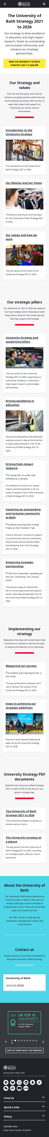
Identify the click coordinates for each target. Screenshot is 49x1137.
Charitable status (10, 1126)
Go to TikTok (39, 1082)
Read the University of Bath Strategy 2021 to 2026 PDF (24, 63)
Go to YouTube (19, 1088)
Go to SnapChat (32, 1082)
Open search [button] (44, 4)
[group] (24, 1022)
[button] (5, 1041)
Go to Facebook (5, 1082)
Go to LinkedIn (25, 1082)
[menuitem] (25, 1097)
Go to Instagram (19, 1082)
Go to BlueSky (12, 1082)
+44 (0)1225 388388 (15, 985)
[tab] (12, 1040)
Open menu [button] (5, 4)
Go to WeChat (5, 1088)
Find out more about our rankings (24, 1050)
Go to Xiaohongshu (25, 1088)
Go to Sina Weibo (12, 1088)
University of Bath (24, 4)
